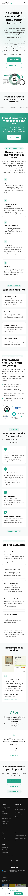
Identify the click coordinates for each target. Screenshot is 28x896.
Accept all (18, 893)
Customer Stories (20, 810)
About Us (17, 807)
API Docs (4, 826)
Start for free (14, 60)
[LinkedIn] (11, 860)
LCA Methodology (6, 818)
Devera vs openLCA (20, 835)
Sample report (14, 65)
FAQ (3, 835)
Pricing (3, 816)
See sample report (13, 531)
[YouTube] (17, 860)
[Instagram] (14, 860)
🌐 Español (4, 870)
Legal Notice (5, 847)
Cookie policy (14, 890)
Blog (3, 833)
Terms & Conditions (7, 855)
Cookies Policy (6, 850)
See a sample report (13, 791)
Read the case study (11, 699)
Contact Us (18, 812)
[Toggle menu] (24, 2)
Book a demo (14, 755)
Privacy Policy (5, 852)
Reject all (9, 893)
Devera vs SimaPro (20, 833)
